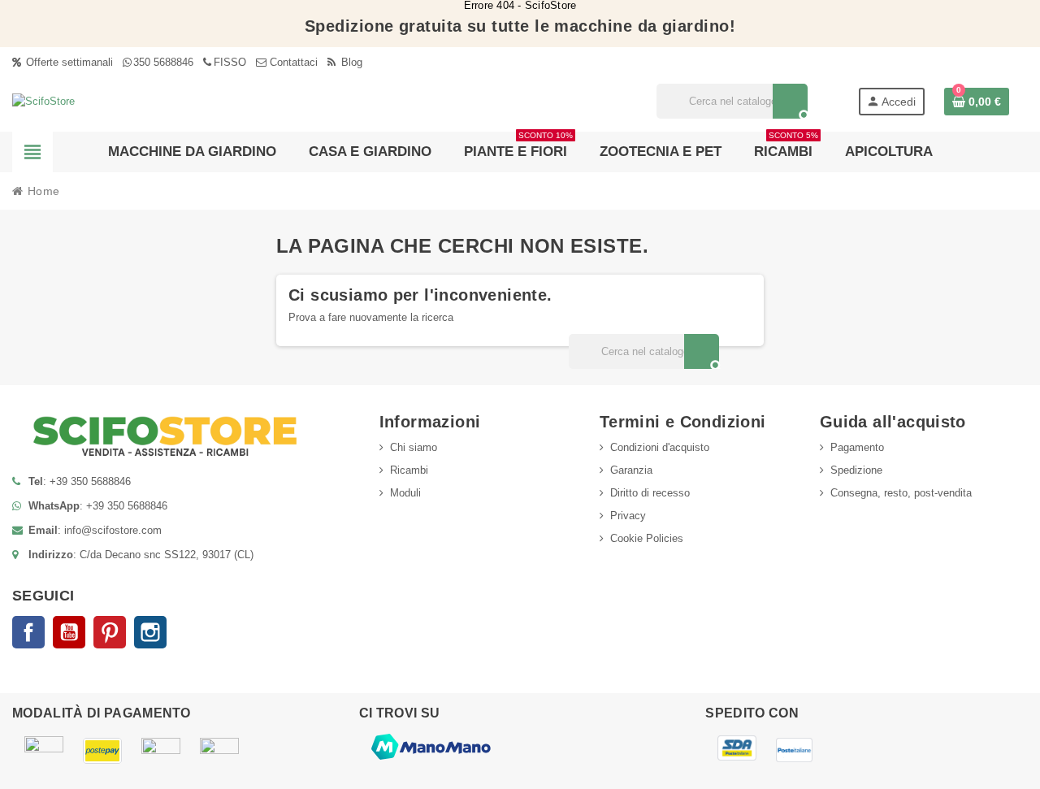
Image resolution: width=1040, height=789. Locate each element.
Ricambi (409, 470)
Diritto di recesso (650, 493)
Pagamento (857, 447)
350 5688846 (163, 62)
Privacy (628, 515)
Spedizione (856, 470)
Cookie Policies (646, 538)
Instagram (150, 632)
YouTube (69, 632)
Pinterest (109, 632)
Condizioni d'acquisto (659, 447)
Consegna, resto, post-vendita (901, 493)
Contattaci (292, 62)
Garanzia (631, 470)
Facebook (28, 632)
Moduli (405, 493)
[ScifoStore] (43, 100)
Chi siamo (413, 447)
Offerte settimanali (68, 62)
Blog (350, 62)
